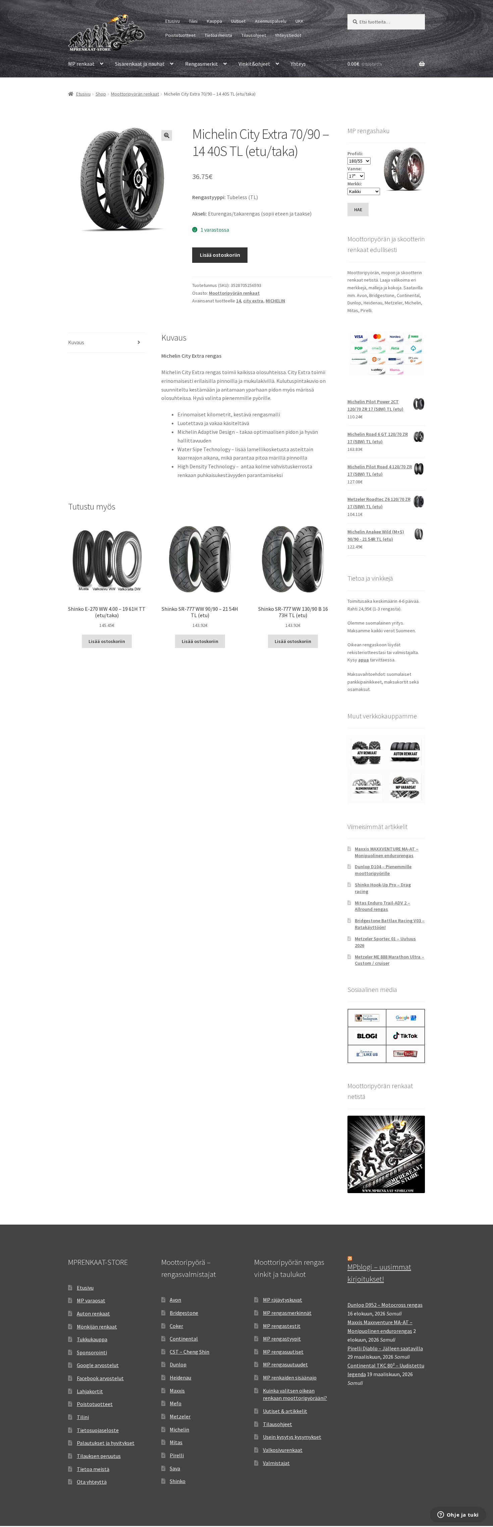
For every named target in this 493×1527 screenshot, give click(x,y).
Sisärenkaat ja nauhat (140, 63)
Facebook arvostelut (100, 1378)
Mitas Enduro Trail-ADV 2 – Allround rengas (382, 906)
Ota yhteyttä (92, 1481)
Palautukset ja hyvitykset (105, 1443)
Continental (184, 1338)
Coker (176, 1326)
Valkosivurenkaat (283, 1450)
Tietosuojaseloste (98, 1430)
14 (238, 301)
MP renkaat (81, 63)
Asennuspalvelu (270, 21)
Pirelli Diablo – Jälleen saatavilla (385, 1348)
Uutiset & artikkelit (285, 1411)
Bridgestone (184, 1312)
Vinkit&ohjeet (254, 63)
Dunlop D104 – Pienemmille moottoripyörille (383, 870)
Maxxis (177, 1390)
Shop (101, 94)
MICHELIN (275, 301)
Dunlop (178, 1364)
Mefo (175, 1403)
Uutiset (238, 21)
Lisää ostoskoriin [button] (107, 641)
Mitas (176, 1442)
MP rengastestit (281, 1326)
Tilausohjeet (253, 35)
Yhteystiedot (288, 35)
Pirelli (177, 1455)
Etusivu (172, 21)
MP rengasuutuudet (285, 1364)
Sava (175, 1468)
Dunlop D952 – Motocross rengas (385, 1304)
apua (363, 660)
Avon (175, 1299)
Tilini (193, 21)
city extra (253, 301)
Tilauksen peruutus (99, 1456)
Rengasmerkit (201, 63)
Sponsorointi (92, 1352)
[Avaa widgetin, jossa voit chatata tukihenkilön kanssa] (458, 1515)
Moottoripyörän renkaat (135, 94)
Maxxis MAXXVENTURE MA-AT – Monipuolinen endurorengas (387, 852)
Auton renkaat (93, 1313)
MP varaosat (91, 1300)
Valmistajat (276, 1463)
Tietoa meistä (218, 35)
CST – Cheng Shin (189, 1351)
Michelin (179, 1429)
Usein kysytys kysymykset (292, 1436)
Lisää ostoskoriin (220, 254)
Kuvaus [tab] (76, 342)
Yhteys (298, 63)
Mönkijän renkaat (97, 1326)
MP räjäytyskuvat (282, 1299)
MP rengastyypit (282, 1338)
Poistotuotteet (180, 35)
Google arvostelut (98, 1365)
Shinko (177, 1481)
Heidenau (180, 1377)
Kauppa (214, 21)
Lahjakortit (90, 1391)
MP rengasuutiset (283, 1351)
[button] (166, 135)
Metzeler (180, 1416)
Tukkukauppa (92, 1339)
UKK (299, 21)
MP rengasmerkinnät (287, 1312)
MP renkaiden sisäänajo (290, 1377)
